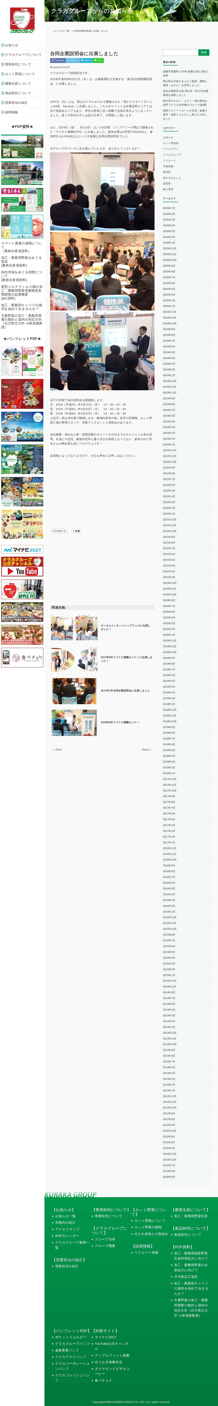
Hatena (86, 60)
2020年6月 (169, 611)
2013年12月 (170, 1032)
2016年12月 (170, 848)
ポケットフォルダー (71, 1337)
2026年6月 (169, 214)
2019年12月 (170, 640)
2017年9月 (169, 796)
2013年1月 (169, 1090)
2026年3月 (169, 231)
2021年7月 (169, 548)
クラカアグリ (171, 149)
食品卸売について (188, 1234)
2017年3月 (169, 831)
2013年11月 (169, 1038)
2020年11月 (169, 588)
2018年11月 (169, 715)
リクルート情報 (147, 1252)
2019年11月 (169, 646)
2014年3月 (169, 1015)
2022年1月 (169, 513)
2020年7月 (169, 606)
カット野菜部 (171, 143)
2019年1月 (169, 704)
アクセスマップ (67, 1229)
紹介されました (172, 178)
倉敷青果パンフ (67, 1350)
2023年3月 (169, 433)
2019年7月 (169, 669)
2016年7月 (169, 877)
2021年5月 (169, 559)
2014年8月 (169, 992)
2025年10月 (170, 260)
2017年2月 (169, 836)
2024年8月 (169, 335)
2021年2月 (169, 577)
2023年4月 (169, 427)
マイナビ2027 (105, 1337)
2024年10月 (170, 323)
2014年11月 (169, 986)
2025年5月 (169, 289)
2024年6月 (169, 346)
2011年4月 (169, 1148)
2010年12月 (170, 1154)
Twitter (73, 60)
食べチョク (103, 1380)
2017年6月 (169, 813)
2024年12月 (170, 312)
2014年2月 (169, 1021)
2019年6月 (169, 675)
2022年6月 (169, 485)
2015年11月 (169, 923)
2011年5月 (169, 1142)
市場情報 (168, 166)
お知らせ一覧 (65, 1216)
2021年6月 (169, 554)
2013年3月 (169, 1079)
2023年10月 (170, 392)
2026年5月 (169, 219)
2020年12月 (170, 583)
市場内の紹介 (65, 1222)
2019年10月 (170, 652)
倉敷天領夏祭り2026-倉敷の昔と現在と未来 (186, 73)
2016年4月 (169, 894)
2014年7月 (169, 998)
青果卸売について (108, 1216)
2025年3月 (169, 300)
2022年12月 (170, 450)
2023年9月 (169, 398)
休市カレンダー (67, 1236)
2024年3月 (169, 363)
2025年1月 (169, 306)
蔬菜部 (167, 183)
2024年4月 (169, 358)
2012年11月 (169, 1102)
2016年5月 (169, 888)
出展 (77, 531)
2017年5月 (169, 819)
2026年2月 (169, 237)
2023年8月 (169, 404)
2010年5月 (169, 1171)
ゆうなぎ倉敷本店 (108, 1362)
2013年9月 (169, 1050)
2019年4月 (169, 686)
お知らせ (168, 137)
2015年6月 (169, 946)
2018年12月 (170, 709)
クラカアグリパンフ (71, 1357)
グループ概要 (105, 1246)
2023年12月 (170, 381)
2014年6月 (169, 1004)
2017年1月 (169, 842)
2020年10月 (170, 594)
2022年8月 (169, 473)
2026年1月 (169, 242)
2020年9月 (169, 600)
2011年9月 (169, 1136)
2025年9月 (169, 265)
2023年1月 (169, 444)
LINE (99, 60)
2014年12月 (170, 980)
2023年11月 (169, 387)
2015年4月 (169, 957)
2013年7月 (169, 1061)
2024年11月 (169, 317)
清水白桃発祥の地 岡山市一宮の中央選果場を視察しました (185, 93)
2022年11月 (169, 456)
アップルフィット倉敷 (112, 1355)
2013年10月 (170, 1044)
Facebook (59, 60)
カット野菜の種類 (148, 1227)
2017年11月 (169, 784)
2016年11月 (169, 854)
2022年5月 (169, 490)
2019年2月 (169, 698)
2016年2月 (169, 906)
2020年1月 (169, 634)
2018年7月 (169, 738)
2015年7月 (169, 940)
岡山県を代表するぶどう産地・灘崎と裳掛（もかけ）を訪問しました (185, 83)
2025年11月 (169, 254)
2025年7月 (169, 277)
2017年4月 (169, 825)
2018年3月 (169, 761)
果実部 (167, 172)
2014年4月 (169, 1009)
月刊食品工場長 (186, 1277)
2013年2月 (169, 1084)
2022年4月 (169, 496)
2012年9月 (169, 1113)
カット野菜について (150, 1221)
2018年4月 (169, 756)
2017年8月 (169, 802)
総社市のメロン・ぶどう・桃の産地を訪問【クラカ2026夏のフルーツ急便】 (185, 102)
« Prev (57, 749)
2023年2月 (169, 438)
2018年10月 (170, 721)
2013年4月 (169, 1073)
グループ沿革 (105, 1239)
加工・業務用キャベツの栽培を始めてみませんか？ (191, 1288)
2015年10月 (170, 929)
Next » (146, 749)
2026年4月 (169, 225)
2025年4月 (169, 294)
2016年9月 (169, 865)
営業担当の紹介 (67, 1266)
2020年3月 (169, 623)
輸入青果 (168, 189)
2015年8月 (169, 934)
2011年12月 (169, 1130)
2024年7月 (169, 340)
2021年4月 (169, 565)
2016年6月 (169, 882)
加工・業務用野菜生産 (191, 1216)
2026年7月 (169, 208)
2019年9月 (169, 658)
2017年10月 (170, 790)
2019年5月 (169, 681)
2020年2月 (169, 629)
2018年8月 (169, 732)
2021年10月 (170, 531)
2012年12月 (170, 1096)
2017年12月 (170, 779)
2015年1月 (169, 975)
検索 (204, 52)
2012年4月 (169, 1125)
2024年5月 (169, 352)
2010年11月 (169, 1159)
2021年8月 (169, 542)
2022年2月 (169, 508)
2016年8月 (169, 871)
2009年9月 (169, 1177)
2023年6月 (169, 415)
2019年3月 (169, 692)
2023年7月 (169, 410)
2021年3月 (169, 571)
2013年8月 (169, 1055)
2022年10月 (170, 462)
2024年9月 (169, 329)
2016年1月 (169, 911)
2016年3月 (169, 900)
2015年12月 (170, 917)
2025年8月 (169, 271)
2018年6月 (169, 744)
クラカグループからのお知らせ (92, 11)
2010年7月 (169, 1165)
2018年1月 (169, 773)
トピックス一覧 (61, 31)
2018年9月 (169, 727)
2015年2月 (169, 969)
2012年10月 (170, 1107)
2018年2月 (169, 767)
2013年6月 (169, 1067)
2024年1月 (169, 375)
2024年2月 (169, 369)
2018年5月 (169, 750)
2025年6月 (169, 283)
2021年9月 (169, 537)
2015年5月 (169, 952)
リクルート (60, 531)
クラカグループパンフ (72, 1344)
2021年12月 (170, 519)
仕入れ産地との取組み (152, 1234)
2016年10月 (170, 859)
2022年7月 (169, 479)
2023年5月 (169, 421)
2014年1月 (169, 1027)
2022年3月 (169, 502)
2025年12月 (170, 248)
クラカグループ (172, 154)
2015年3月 (169, 963)
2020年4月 (169, 617)
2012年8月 (169, 1119)
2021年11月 (169, 525)
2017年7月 (169, 807)
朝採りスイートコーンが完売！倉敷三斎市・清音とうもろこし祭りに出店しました (185, 114)
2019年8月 (169, 663)
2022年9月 (169, 467)
